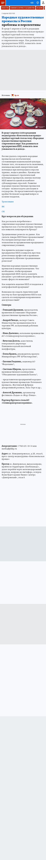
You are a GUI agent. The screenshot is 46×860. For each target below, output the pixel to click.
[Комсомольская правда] (13, 3)
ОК (3, 211)
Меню (3, 3)
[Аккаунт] (43, 3)
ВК (3, 206)
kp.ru (17, 95)
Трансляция (8, 201)
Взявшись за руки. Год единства (22, 8)
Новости (5, 8)
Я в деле (39, 8)
